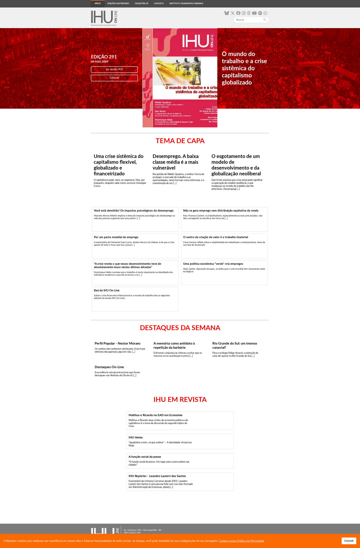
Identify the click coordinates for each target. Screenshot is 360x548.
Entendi (348, 540)
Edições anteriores (118, 3)
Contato (159, 3)
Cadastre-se (141, 3)
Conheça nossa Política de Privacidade (241, 540)
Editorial (114, 78)
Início (98, 3)
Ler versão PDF (114, 69)
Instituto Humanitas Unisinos (186, 3)
